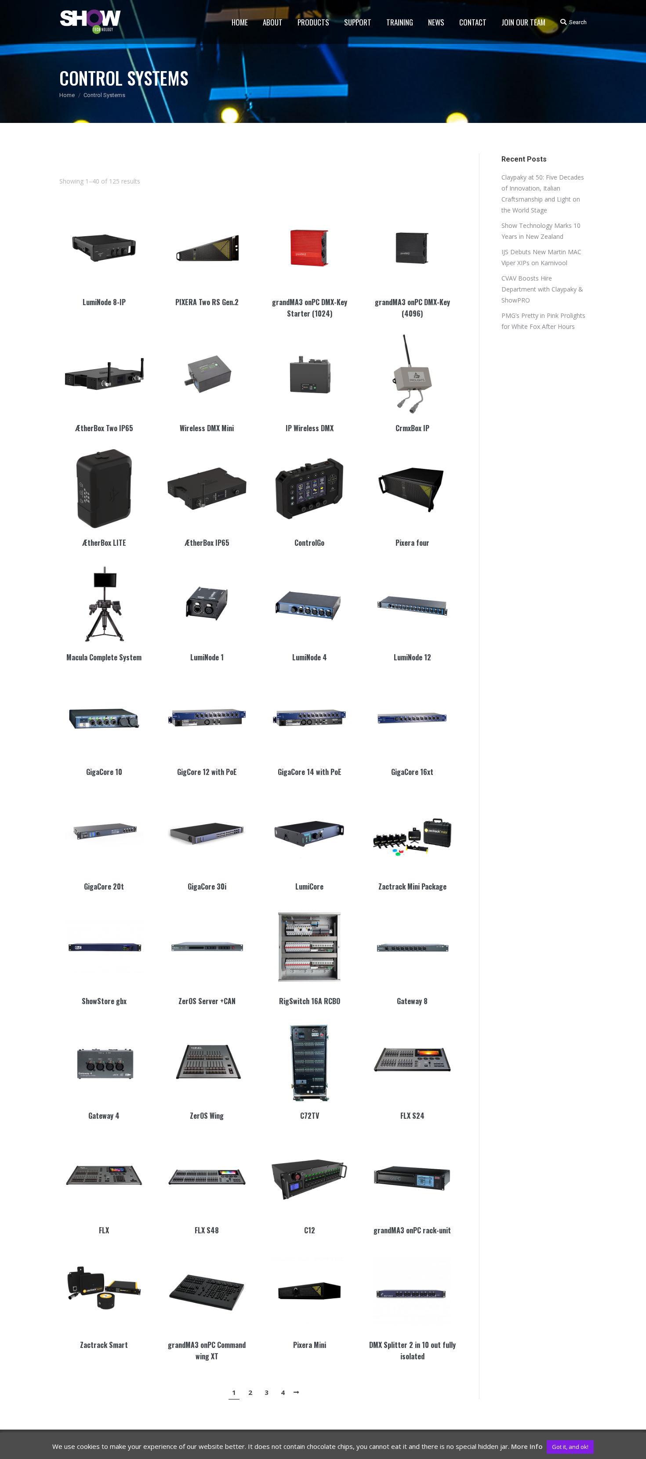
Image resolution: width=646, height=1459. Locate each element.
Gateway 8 (412, 1001)
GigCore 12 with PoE (207, 772)
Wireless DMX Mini (207, 428)
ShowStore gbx (104, 1001)
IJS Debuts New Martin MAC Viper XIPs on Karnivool (541, 257)
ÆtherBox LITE (104, 542)
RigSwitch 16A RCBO (309, 1001)
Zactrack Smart (104, 1345)
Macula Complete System (104, 657)
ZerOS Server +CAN (207, 1001)
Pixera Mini (309, 1345)
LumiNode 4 (309, 657)
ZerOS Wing (207, 1115)
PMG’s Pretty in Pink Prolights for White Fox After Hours (543, 321)
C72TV (309, 1115)
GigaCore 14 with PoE (309, 772)
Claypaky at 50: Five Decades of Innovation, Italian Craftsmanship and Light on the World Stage (542, 193)
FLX (104, 1230)
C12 (309, 1230)
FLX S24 (412, 1115)
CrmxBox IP (412, 428)
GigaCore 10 (104, 772)
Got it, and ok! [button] (570, 1447)
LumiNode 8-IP (104, 302)
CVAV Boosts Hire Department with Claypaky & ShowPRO (542, 289)
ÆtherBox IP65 (207, 542)
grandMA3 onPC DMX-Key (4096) (412, 308)
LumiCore (309, 886)
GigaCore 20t (104, 886)
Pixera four (412, 542)
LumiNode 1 (207, 657)
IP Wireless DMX (310, 428)
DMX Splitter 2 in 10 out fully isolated (412, 1351)
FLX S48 (207, 1230)
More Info (527, 1446)
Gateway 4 (104, 1115)
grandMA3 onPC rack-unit (412, 1230)
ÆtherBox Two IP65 (104, 428)
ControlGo (309, 542)
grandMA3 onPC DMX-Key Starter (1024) (309, 308)
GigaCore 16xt (412, 772)
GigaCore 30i (207, 886)
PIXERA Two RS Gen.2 (207, 302)
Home (67, 95)
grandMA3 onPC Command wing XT (207, 1351)
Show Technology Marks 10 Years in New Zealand (541, 231)
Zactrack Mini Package (412, 886)
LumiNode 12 (412, 657)
